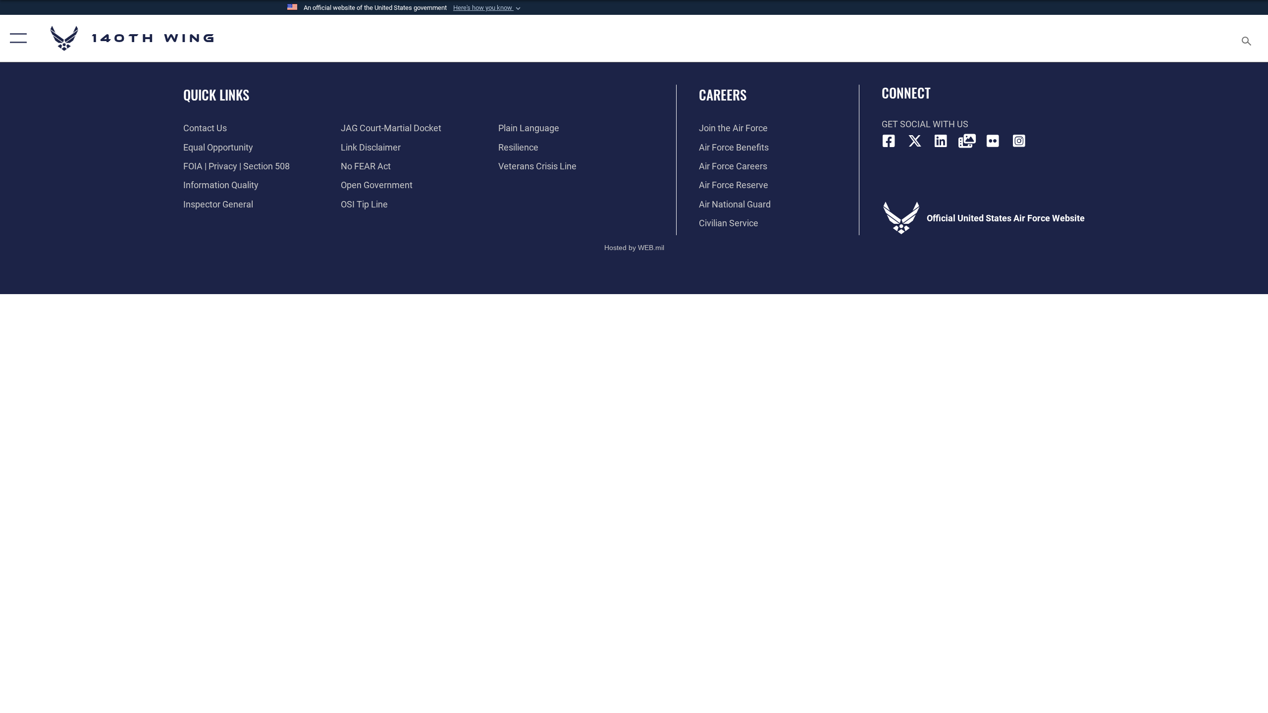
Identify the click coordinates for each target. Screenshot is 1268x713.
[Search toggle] (1247, 38)
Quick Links (216, 94)
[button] (488, 8)
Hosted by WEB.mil (634, 248)
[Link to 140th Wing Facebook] (889, 141)
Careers (722, 94)
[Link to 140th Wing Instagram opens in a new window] (1018, 141)
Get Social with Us (925, 124)
